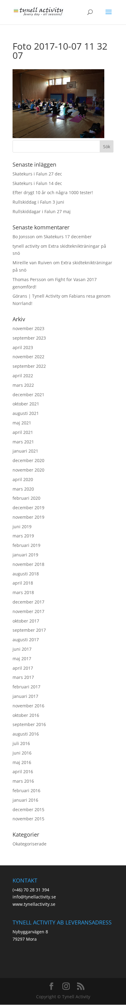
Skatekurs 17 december (68, 236)
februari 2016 (26, 790)
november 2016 (28, 706)
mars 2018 (23, 592)
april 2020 (23, 479)
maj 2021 (22, 423)
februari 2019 (26, 545)
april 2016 (23, 771)
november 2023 (28, 328)
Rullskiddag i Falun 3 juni (38, 202)
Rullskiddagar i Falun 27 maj (42, 211)
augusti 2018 (26, 574)
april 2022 (23, 375)
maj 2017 (22, 658)
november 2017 (28, 611)
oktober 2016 (26, 715)
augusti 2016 (26, 734)
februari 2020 (26, 498)
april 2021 (23, 432)
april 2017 (23, 668)
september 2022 (29, 366)
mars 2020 (23, 489)
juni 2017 (22, 649)
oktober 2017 (26, 621)
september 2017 (29, 630)
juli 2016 (21, 743)
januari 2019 (25, 555)
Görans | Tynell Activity (36, 296)
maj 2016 (22, 762)
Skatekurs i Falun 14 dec (37, 183)
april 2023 (23, 347)
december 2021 (28, 394)
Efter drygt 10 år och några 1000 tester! (53, 192)
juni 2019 (22, 526)
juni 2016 (22, 753)
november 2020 (28, 470)
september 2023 (29, 338)
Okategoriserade (29, 844)
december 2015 (28, 809)
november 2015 (28, 819)
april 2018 (23, 583)
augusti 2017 (26, 639)
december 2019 (28, 507)
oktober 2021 (26, 404)
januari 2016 (25, 800)
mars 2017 (23, 677)
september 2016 (29, 724)
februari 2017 (26, 687)
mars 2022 (23, 385)
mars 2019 (23, 536)
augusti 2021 (26, 413)
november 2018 (28, 564)
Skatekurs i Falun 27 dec (37, 174)
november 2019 (28, 517)
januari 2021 (25, 451)
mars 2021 (23, 442)
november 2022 (28, 356)
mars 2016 (23, 781)
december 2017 (28, 602)
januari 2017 (25, 696)
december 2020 (28, 460)
